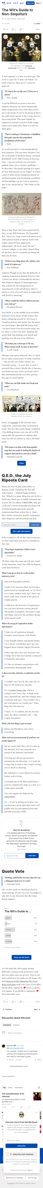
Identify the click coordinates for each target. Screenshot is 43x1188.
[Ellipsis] (40, 1045)
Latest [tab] (10, 1088)
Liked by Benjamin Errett (16, 1048)
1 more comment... (8, 1076)
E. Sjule (33, 512)
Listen (38, 24)
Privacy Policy (25, 1164)
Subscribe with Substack (23, 1154)
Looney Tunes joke (17, 690)
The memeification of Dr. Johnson (13, 1095)
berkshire (10, 1045)
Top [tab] (4, 1088)
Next (35, 1009)
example (14, 422)
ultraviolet (31, 68)
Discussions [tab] (19, 1088)
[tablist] (11, 1025)
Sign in (38, 3)
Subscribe (30, 3)
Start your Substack (15, 1178)
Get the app (32, 1178)
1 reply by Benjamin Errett (18, 1066)
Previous (9, 1009)
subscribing (9, 796)
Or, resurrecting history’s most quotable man (13, 1100)
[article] (21, 1100)
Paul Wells (6, 312)
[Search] (39, 1087)
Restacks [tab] (16, 1025)
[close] (36, 1112)
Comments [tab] (7, 1025)
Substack (10, 1183)
